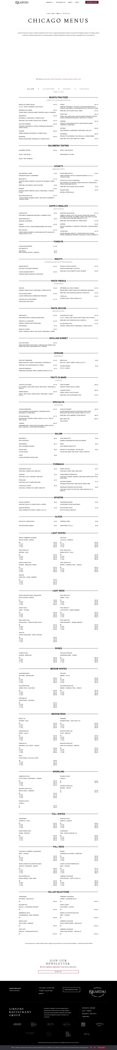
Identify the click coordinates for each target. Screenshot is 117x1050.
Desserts (70, 79)
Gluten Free (48, 89)
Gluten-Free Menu (56, 79)
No (95, 1047)
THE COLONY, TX (60, 2)
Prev (3, 57)
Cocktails (84, 89)
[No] (115, 1047)
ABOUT (70, 2)
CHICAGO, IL (49, 2)
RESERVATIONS (92, 2)
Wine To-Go (58, 92)
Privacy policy (101, 1047)
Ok (91, 1047)
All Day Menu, (47, 79)
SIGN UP (58, 971)
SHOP (76, 2)
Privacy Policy (75, 1042)
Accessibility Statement (65, 1042)
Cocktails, (65, 79)
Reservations (71, 989)
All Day (30, 89)
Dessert (67, 89)
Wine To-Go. (77, 79)
